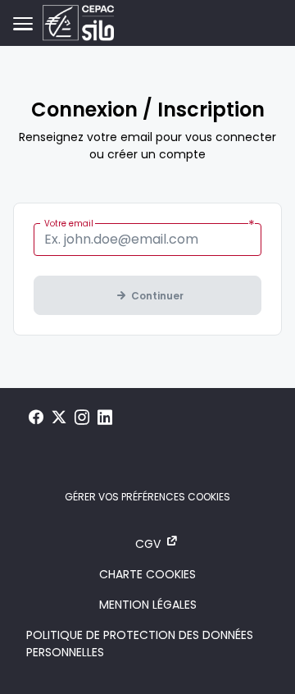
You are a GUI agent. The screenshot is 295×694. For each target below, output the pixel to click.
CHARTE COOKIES (147, 574)
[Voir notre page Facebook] (36, 417)
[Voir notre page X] (59, 417)
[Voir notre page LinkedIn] (105, 417)
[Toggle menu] (23, 23)
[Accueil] (78, 23)
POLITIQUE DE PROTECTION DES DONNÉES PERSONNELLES (139, 643)
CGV (148, 544)
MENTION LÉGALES (148, 604)
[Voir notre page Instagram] (82, 417)
